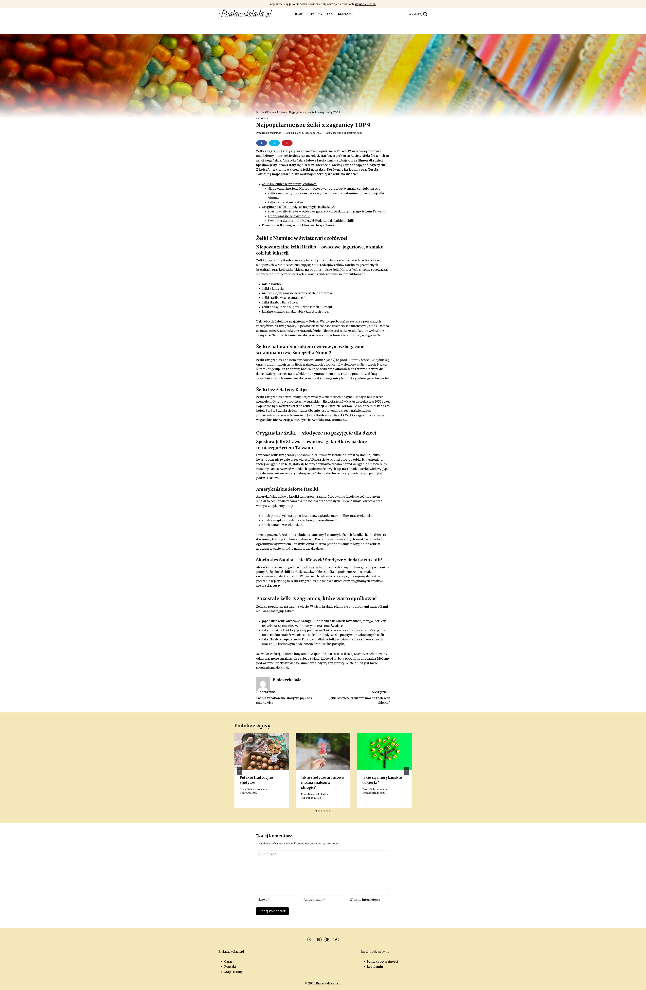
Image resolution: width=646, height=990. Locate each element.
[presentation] (261, 751)
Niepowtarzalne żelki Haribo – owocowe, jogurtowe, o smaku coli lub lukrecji (324, 188)
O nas (330, 14)
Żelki (260, 151)
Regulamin (375, 966)
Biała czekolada (272, 133)
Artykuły (314, 14)
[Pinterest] (327, 939)
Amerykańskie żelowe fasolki (289, 216)
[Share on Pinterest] (287, 143)
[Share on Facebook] (261, 143)
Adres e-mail (314, 900)
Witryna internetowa (365, 900)
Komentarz (267, 854)
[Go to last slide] (239, 771)
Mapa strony (233, 972)
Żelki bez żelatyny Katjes (285, 202)
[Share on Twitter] (274, 143)
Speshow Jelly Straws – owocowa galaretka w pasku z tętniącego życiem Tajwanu (326, 211)
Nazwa (264, 900)
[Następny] (406, 771)
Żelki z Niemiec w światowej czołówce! (289, 184)
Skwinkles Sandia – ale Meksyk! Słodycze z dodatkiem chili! (311, 221)
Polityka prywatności (382, 961)
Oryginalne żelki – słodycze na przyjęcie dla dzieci (298, 207)
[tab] (316, 811)
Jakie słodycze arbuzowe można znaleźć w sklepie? (360, 698)
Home (298, 14)
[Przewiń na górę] (637, 984)
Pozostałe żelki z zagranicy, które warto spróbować (298, 225)
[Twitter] (336, 939)
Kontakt (345, 14)
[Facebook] (310, 939)
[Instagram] (319, 939)
